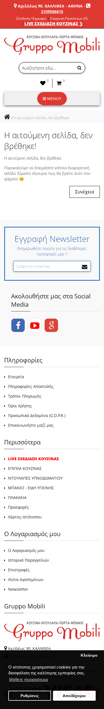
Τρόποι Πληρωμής (24, 396)
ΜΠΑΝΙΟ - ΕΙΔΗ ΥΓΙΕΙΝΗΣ (31, 487)
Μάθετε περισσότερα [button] (28, 679)
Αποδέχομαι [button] (74, 696)
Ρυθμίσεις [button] (30, 696)
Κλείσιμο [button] (89, 655)
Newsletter (18, 589)
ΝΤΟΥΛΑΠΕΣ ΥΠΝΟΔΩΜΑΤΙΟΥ (35, 478)
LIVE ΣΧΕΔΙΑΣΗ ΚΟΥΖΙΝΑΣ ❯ (53, 23)
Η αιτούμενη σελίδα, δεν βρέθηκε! (41, 117)
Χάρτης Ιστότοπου (25, 516)
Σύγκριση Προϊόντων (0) (69, 18)
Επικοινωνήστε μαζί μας (31, 425)
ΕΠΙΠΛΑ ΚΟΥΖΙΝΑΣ (25, 468)
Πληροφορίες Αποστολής (31, 386)
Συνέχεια (84, 192)
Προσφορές (18, 507)
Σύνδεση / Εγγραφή (31, 18)
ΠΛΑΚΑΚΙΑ (17, 497)
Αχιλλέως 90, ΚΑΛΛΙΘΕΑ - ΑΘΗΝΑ (50, 6)
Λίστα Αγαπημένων (26, 579)
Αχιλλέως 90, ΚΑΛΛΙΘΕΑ (29, 648)
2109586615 (52, 11)
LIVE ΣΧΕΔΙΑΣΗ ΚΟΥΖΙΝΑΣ (33, 458)
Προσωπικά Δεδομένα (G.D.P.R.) (36, 415)
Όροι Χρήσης (20, 405)
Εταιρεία (16, 376)
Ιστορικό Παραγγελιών (28, 560)
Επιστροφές (19, 569)
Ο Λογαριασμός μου (26, 550)
